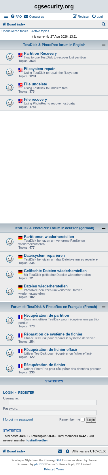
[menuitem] (16, 16)
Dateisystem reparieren (44, 255)
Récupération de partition (46, 315)
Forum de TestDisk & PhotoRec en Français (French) (54, 307)
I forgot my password (18, 419)
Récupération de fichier (44, 365)
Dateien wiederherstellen (46, 286)
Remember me (70, 419)
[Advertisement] (54, 168)
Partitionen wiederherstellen (49, 236)
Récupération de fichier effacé (50, 349)
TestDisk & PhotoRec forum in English (54, 45)
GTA (58, 460)
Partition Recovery (40, 53)
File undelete (35, 84)
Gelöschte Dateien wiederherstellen (55, 271)
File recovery (35, 99)
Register (26, 392)
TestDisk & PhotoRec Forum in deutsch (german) (54, 228)
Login (8, 392)
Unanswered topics (15, 31)
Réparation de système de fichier (53, 334)
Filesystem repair (39, 69)
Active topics (40, 31)
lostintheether (37, 440)
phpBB (38, 464)
